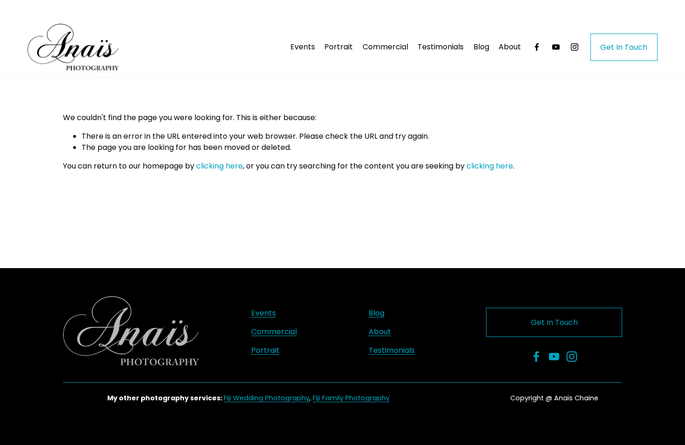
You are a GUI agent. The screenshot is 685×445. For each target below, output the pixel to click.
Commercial (385, 46)
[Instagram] (574, 47)
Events (302, 46)
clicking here (219, 166)
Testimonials (441, 46)
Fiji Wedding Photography (266, 398)
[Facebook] (536, 47)
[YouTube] (556, 47)
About (510, 46)
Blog (481, 46)
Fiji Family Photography (351, 398)
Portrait (338, 46)
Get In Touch (623, 47)
